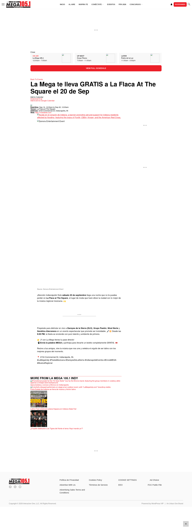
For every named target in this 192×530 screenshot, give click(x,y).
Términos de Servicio (98, 485)
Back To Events (36, 79)
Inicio (62, 4)
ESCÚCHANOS (180, 4)
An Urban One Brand (175, 504)
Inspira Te (83, 4)
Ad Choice (154, 480)
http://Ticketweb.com (43, 112)
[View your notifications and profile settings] (171, 4)
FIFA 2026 (122, 4)
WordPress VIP (157, 504)
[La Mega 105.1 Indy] (19, 483)
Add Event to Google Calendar (42, 100)
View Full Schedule (96, 68)
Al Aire (72, 4)
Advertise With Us (67, 485)
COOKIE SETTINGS (127, 480)
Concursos (135, 4)
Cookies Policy (95, 480)
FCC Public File (155, 485)
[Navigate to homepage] (18, 4)
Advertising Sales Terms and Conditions (72, 491)
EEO (120, 485)
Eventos (111, 4)
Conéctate (96, 4)
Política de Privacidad (69, 480)
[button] (96, 52)
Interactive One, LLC (31, 504)
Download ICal (36, 98)
